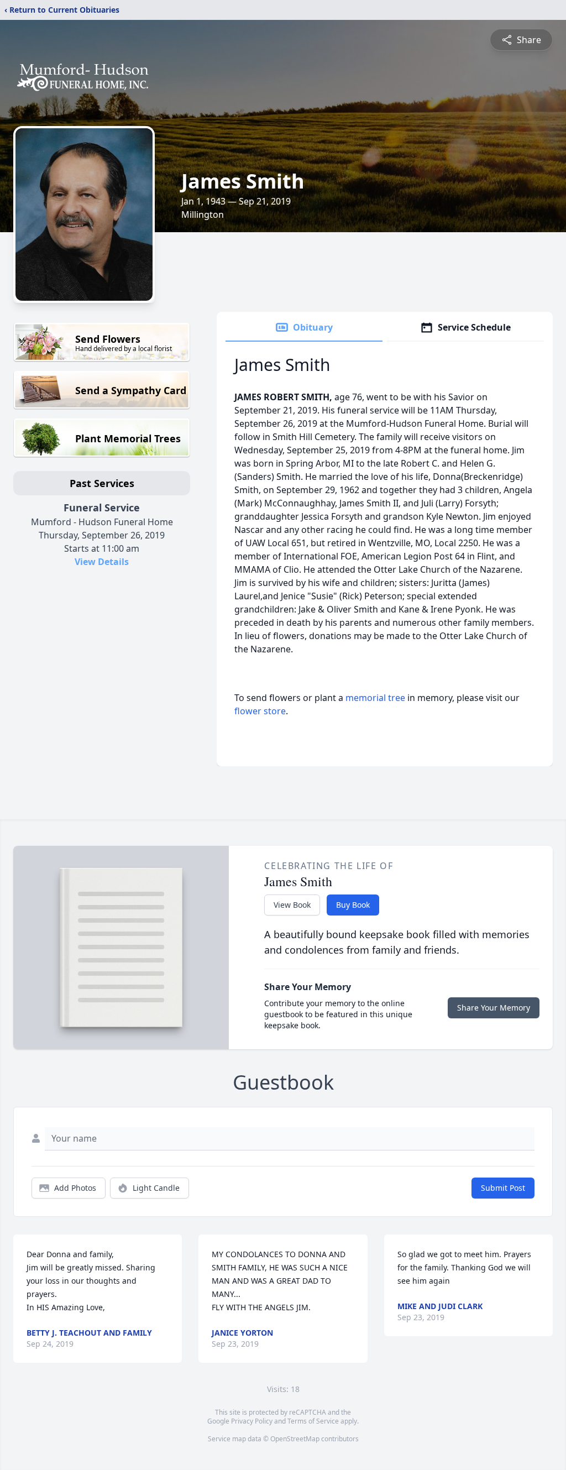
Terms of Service (313, 1421)
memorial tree (375, 698)
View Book (292, 904)
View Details (102, 562)
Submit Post (503, 1188)
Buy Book (353, 904)
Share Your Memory (493, 1007)
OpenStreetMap (294, 1438)
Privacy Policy (251, 1421)
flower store (260, 711)
